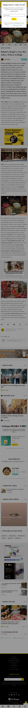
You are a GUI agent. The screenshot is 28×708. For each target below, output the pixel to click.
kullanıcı (18, 24)
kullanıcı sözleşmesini (12, 24)
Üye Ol (13, 19)
